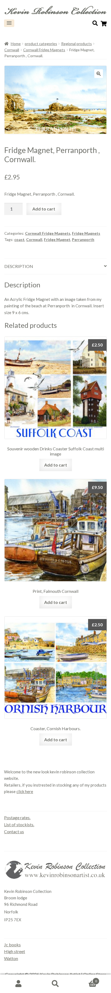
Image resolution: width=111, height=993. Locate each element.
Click (95, 23)
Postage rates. (17, 817)
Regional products (76, 43)
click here (24, 791)
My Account (18, 984)
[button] (9, 23)
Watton (11, 958)
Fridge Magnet (57, 239)
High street (14, 951)
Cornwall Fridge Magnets (44, 49)
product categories (41, 43)
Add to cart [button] (55, 464)
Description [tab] (18, 266)
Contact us (14, 831)
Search (55, 984)
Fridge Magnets (86, 233)
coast (19, 239)
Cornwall (11, 49)
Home (16, 43)
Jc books (12, 944)
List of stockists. (19, 824)
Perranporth (83, 239)
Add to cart (43, 208)
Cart (85, 979)
